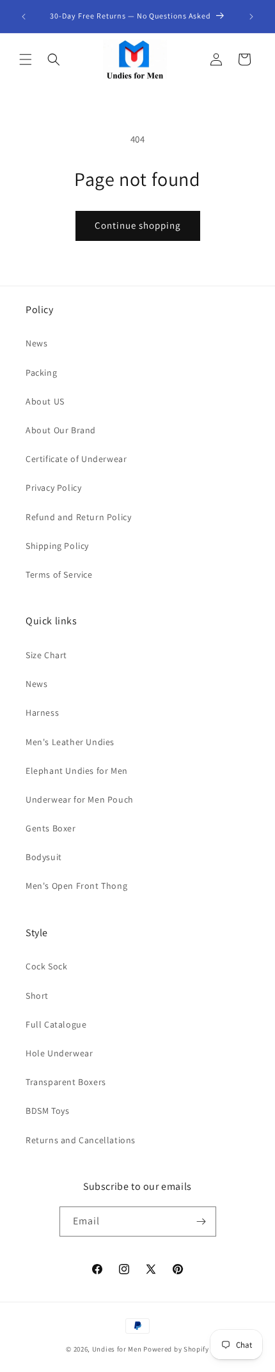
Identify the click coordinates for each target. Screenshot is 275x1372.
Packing (41, 372)
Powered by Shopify (176, 1349)
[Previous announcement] (24, 17)
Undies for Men (117, 1349)
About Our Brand (61, 430)
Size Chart (46, 655)
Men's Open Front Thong (76, 885)
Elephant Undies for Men (77, 770)
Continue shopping (138, 225)
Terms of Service (59, 574)
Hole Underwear (59, 1053)
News (36, 343)
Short (37, 995)
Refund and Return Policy (78, 517)
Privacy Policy (53, 487)
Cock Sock (46, 966)
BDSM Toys (47, 1110)
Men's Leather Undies (70, 742)
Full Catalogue (56, 1024)
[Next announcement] (251, 17)
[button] (26, 59)
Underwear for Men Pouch (80, 799)
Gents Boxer (51, 828)
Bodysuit (44, 857)
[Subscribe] (201, 1221)
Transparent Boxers (66, 1082)
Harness (42, 712)
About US (45, 401)
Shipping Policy (57, 545)
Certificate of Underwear (76, 459)
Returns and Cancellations (81, 1140)
